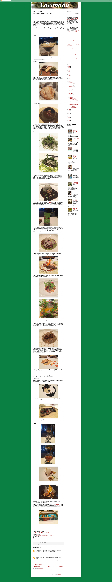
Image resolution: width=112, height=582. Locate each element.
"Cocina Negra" (35, 400)
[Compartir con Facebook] (44, 542)
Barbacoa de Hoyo (76, 174)
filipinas (78, 47)
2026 (69, 66)
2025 (69, 67)
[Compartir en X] (43, 542)
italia (72, 49)
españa (72, 47)
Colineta (76, 30)
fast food (75, 47)
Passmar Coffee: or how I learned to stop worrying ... (73, 99)
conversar (69, 45)
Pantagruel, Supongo (73, 31)
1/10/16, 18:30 (38, 562)
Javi (67, 19)
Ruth (75, 18)
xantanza (71, 62)
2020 (69, 74)
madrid (68, 51)
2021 (69, 73)
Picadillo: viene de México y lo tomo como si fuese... (73, 105)
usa (70, 61)
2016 (69, 79)
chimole (39, 399)
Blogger (59, 574)
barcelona (68, 40)
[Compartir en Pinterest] (45, 542)
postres (68, 57)
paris (68, 56)
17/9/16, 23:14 (38, 552)
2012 (69, 112)
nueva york (68, 55)
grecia (76, 48)
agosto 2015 (71, 87)
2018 (69, 77)
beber (71, 40)
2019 (69, 75)
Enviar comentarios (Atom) (42, 568)
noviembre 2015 (71, 83)
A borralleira (76, 34)
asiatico (75, 39)
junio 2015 (71, 90)
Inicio (49, 566)
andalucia (72, 39)
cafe (76, 41)
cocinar (71, 43)
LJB (36, 549)
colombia (77, 43)
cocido (68, 43)
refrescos (73, 57)
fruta (70, 48)
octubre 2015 (71, 85)
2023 (69, 70)
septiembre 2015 (71, 86)
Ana (73, 18)
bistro (78, 40)
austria (78, 39)
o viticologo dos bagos (70, 35)
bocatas (68, 41)
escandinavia (69, 47)
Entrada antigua (60, 566)
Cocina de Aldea (75, 33)
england (74, 46)
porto (75, 56)
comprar (77, 44)
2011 (69, 113)
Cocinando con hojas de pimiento (75, 183)
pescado (72, 56)
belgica (74, 40)
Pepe (69, 19)
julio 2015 (70, 89)
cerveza (73, 42)
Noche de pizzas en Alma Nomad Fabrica (75, 166)
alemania (68, 39)
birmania (76, 40)
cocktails (74, 43)
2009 (69, 116)
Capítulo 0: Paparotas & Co (71, 32)
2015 (69, 81)
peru (70, 56)
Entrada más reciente (37, 566)
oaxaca (71, 55)
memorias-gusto (76, 52)
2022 (69, 71)
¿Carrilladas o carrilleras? (75, 147)
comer (37, 544)
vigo (78, 61)
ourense (74, 55)
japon (74, 49)
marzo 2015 (71, 94)
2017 (69, 78)
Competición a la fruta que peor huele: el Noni (75, 130)
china (78, 42)
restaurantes (77, 57)
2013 (69, 110)
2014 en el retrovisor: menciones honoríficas (73, 107)
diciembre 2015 (71, 82)
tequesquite (57, 504)
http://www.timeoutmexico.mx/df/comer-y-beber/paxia (45, 535)
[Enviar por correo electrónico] (41, 542)
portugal (77, 56)
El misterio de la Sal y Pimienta (75, 200)
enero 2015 (71, 97)
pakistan (76, 55)
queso (70, 57)
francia (68, 48)
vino (67, 62)
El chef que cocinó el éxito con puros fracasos (41, 532)
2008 (69, 117)
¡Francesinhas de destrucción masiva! (75, 156)
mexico (40, 544)
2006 (69, 120)
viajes (74, 61)
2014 (69, 109)
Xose (72, 19)
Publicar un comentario (38, 564)
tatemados (49, 202)
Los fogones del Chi (70, 34)
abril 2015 (70, 93)
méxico (72, 54)
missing (75, 54)
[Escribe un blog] (42, 542)
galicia (72, 48)
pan (78, 55)
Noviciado (77, 54)
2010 (69, 114)
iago (77, 18)
